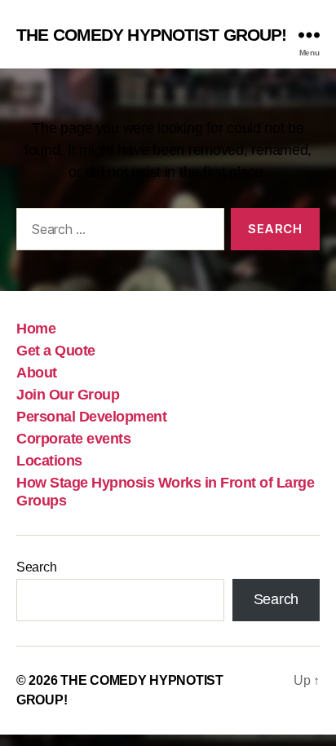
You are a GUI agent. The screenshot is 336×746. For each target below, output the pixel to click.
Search (36, 567)
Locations (49, 460)
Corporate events (73, 438)
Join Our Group (67, 394)
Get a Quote (55, 350)
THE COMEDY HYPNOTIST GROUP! (151, 34)
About (36, 372)
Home (35, 328)
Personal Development (91, 416)
